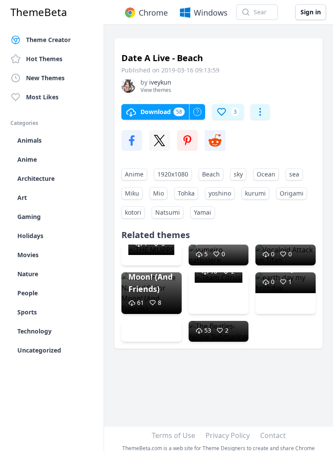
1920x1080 (172, 174)
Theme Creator (48, 40)
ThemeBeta (38, 12)
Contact (273, 435)
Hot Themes (44, 59)
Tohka (186, 193)
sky (238, 174)
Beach (211, 174)
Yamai (202, 212)
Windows (211, 12)
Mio (158, 193)
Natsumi (167, 212)
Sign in (310, 12)
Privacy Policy (228, 435)
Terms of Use (173, 435)
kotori (133, 212)
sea (294, 174)
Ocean (266, 174)
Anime (134, 174)
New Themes (45, 78)
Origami (292, 193)
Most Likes (42, 97)
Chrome (153, 12)
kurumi (255, 193)
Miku (132, 193)
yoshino (220, 193)
